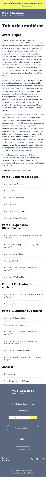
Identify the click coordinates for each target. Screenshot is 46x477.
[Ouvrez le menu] (42, 14)
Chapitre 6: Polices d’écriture (15, 218)
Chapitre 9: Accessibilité (13, 254)
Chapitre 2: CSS (10, 191)
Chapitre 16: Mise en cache (14, 325)
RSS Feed (30, 473)
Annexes (7, 367)
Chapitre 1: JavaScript (13, 184)
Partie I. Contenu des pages (20, 177)
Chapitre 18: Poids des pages (21, 342)
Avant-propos (11, 35)
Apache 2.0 (31, 470)
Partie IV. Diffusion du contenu (22, 311)
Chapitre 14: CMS (11, 304)
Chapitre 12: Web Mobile (14, 277)
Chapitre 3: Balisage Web (14, 197)
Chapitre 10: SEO (11, 261)
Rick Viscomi (8, 170)
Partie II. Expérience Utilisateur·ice (15, 226)
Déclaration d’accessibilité (20, 473)
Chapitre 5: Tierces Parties (14, 211)
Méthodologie (9, 374)
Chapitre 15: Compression (14, 318)
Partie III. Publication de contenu (17, 285)
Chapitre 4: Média (11, 204)
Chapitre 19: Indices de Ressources (18, 350)
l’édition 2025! (27, 6)
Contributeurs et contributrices (16, 381)
